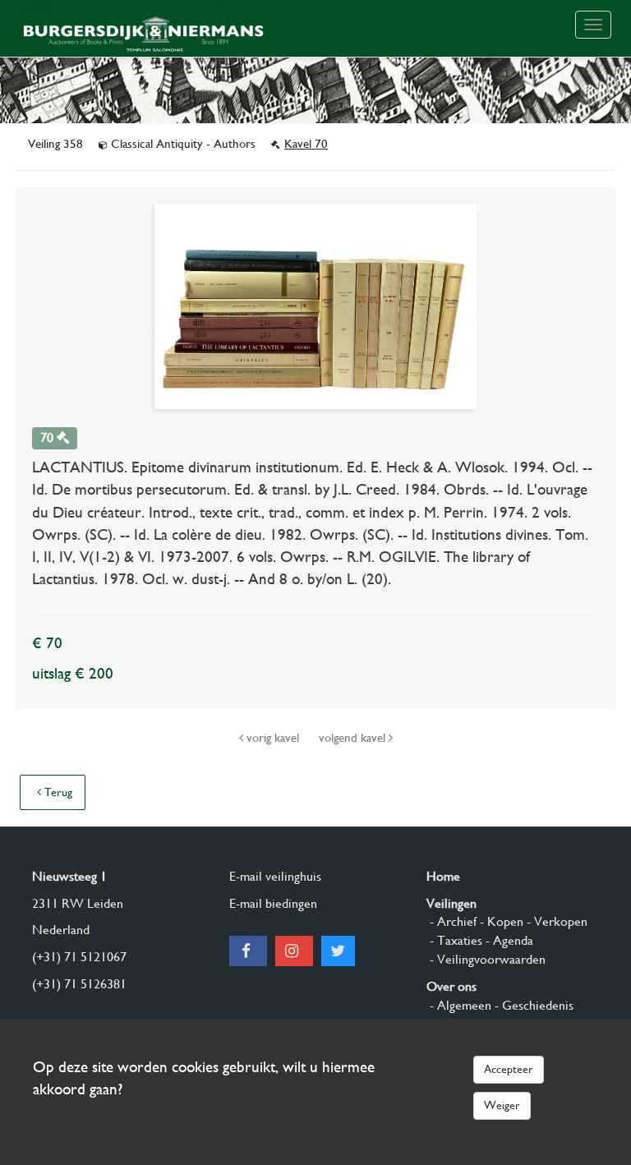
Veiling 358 (57, 143)
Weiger (502, 1105)
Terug (56, 792)
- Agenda (507, 940)
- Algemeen (458, 1005)
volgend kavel (354, 737)
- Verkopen (555, 921)
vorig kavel (272, 737)
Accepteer (508, 1068)
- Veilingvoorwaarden (486, 959)
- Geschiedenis (532, 1005)
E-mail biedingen (273, 903)
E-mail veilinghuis (275, 876)
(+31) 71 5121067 (79, 957)
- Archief (451, 921)
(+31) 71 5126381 (79, 984)
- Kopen (500, 921)
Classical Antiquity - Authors (183, 143)
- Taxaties (454, 940)
